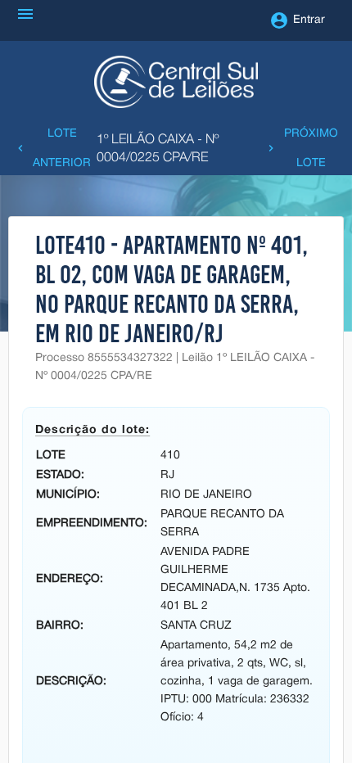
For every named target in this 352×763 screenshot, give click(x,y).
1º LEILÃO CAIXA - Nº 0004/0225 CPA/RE (158, 149)
